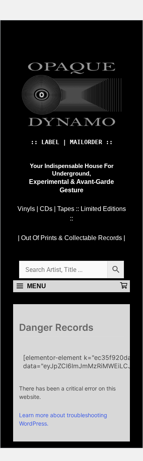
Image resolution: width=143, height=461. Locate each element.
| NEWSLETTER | (50, 46)
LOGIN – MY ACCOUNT (97, 46)
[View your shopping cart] (123, 286)
